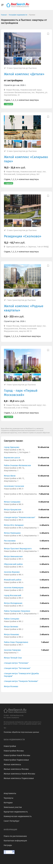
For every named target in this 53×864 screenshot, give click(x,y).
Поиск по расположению (15, 836)
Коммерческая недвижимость (18, 816)
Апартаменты (10, 793)
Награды (8, 845)
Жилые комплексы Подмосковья (19, 778)
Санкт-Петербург (11, 821)
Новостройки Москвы (14, 751)
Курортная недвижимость (16, 812)
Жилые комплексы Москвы (16, 769)
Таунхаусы (8, 798)
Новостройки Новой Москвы (17, 755)
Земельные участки (13, 807)
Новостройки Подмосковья (16, 760)
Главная (4, 15)
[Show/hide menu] (2, 4)
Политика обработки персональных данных (21, 732)
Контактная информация (15, 840)
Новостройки (10, 746)
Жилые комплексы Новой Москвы (19, 774)
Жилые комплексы (12, 764)
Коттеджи (8, 802)
